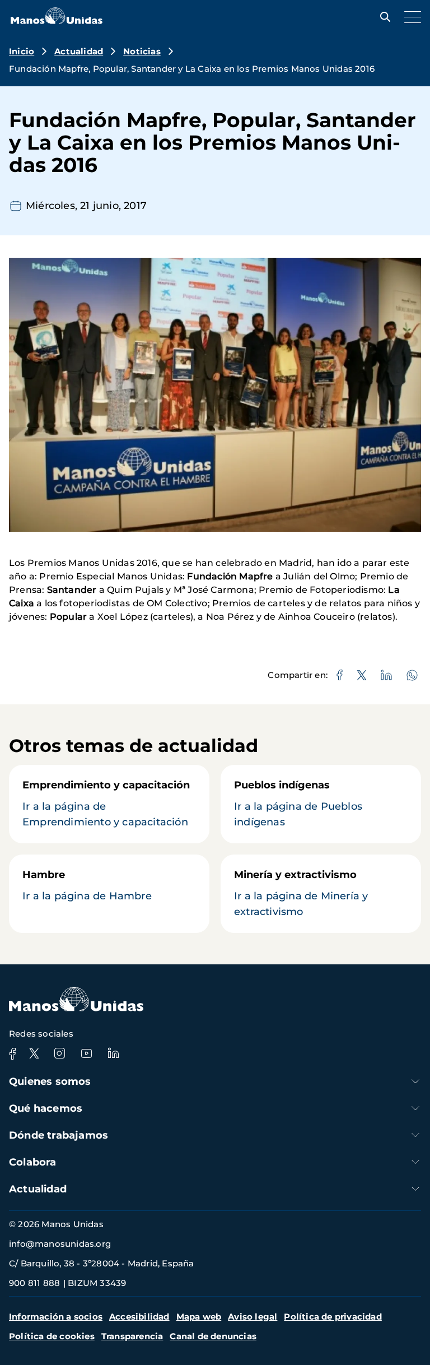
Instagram (59, 1053)
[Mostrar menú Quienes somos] (415, 1081)
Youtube (86, 1053)
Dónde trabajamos (58, 1135)
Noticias (142, 51)
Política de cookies (52, 1336)
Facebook (12, 1053)
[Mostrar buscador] (382, 16)
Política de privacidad (332, 1316)
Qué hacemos (45, 1108)
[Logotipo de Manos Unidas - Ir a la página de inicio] (56, 21)
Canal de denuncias (213, 1336)
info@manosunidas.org (60, 1243)
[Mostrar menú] (410, 17)
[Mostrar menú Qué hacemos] (415, 1108)
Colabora (33, 1162)
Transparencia (132, 1336)
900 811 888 (34, 1283)
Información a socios (55, 1316)
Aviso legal (252, 1316)
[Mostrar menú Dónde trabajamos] (415, 1135)
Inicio (21, 51)
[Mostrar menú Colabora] (415, 1161)
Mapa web (199, 1316)
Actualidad (78, 51)
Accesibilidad (139, 1316)
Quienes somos (50, 1081)
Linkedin (113, 1053)
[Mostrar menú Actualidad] (415, 1188)
